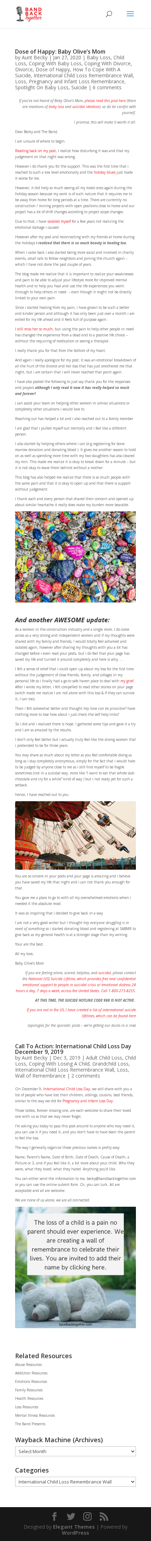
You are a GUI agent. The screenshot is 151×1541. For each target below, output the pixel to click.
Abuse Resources (28, 1364)
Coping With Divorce (107, 63)
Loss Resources (26, 1406)
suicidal (104, 972)
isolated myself (58, 221)
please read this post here (105, 100)
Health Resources (29, 1398)
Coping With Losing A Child (59, 1063)
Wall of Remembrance (40, 1075)
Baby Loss (99, 57)
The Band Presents (30, 1423)
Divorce (24, 69)
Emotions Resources (31, 1381)
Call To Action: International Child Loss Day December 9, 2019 (73, 1049)
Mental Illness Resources (35, 1415)
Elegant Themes (74, 1526)
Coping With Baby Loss (55, 63)
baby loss (56, 106)
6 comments (107, 87)
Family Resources (28, 1389)
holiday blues (104, 172)
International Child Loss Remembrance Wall (83, 75)
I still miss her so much (34, 328)
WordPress (75, 1532)
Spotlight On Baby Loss (41, 87)
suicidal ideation (85, 106)
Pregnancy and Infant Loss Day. (88, 1100)
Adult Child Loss (104, 1057)
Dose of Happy (52, 69)
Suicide (79, 87)
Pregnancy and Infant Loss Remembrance (76, 81)
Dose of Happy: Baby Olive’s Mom (60, 51)
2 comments (85, 1075)
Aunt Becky (34, 57)
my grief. (127, 680)
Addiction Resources (31, 1373)
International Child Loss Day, (66, 1088)
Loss (20, 81)
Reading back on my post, (36, 150)
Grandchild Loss (110, 1063)
